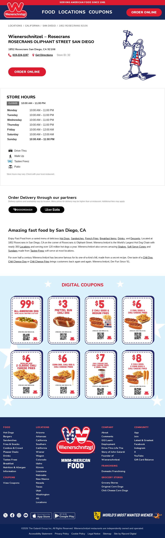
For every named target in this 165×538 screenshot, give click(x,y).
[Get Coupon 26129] (138, 374)
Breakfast (8, 463)
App (136, 432)
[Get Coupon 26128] (101, 320)
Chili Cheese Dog (17, 261)
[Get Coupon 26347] (138, 320)
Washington (42, 494)
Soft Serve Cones (136, 246)
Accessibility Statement (40, 533)
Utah (38, 490)
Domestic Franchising (113, 471)
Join (136, 436)
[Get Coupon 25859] (101, 374)
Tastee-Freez (37, 250)
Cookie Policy (78, 533)
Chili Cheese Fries (39, 261)
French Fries (91, 238)
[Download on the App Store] (41, 516)
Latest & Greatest (143, 440)
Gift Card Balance (144, 459)
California (41, 440)
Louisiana (41, 471)
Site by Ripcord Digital (125, 533)
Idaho (39, 463)
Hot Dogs (65, 238)
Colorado (41, 459)
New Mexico (42, 479)
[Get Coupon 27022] (27, 320)
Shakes (122, 246)
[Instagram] (19, 515)
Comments (107, 436)
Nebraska (41, 475)
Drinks (121, 238)
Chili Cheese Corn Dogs (115, 490)
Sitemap (107, 533)
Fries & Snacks (11, 444)
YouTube (138, 455)
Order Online (144, 12)
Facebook (139, 444)
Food (48, 12)
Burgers (7, 436)
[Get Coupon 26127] (64, 374)
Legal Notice (94, 533)
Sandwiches (77, 238)
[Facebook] (12, 515)
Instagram (139, 448)
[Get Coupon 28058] (64, 320)
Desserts (135, 238)
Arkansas (41, 436)
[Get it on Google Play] (64, 516)
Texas (39, 486)
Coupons (100, 12)
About (105, 432)
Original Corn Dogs (112, 486)
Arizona (40, 432)
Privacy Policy (62, 533)
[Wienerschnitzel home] (75, 447)
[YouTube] (26, 515)
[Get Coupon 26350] (27, 374)
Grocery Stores (110, 482)
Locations (72, 12)
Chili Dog (147, 257)
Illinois (40, 467)
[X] (5, 515)
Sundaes (13, 250)
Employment (108, 444)
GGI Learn (107, 440)
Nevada (40, 482)
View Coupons (11, 482)
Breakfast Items (108, 238)
